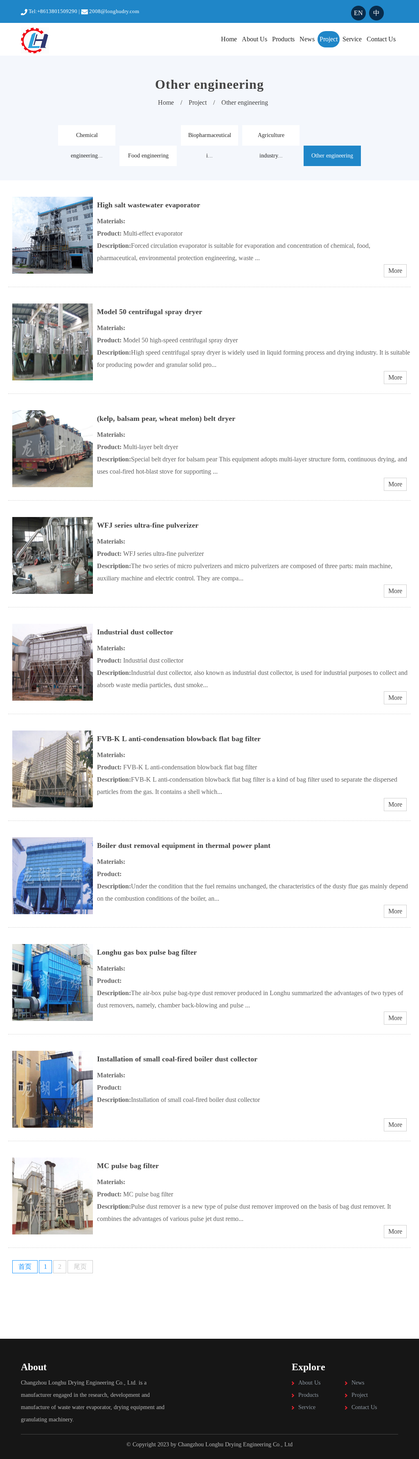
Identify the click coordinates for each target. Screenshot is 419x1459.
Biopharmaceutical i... (209, 139)
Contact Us (381, 39)
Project (329, 39)
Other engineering (244, 102)
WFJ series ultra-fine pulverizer (147, 525)
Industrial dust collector (135, 632)
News (307, 39)
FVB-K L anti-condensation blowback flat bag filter (179, 739)
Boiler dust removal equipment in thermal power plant (183, 845)
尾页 (80, 1266)
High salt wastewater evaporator (148, 205)
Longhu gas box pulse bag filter (147, 952)
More (395, 270)
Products (283, 39)
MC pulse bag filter (128, 1166)
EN (358, 12)
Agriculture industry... (271, 139)
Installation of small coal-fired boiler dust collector (177, 1059)
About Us (254, 39)
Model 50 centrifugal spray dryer (149, 312)
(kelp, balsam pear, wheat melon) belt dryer (166, 418)
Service (352, 39)
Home (229, 39)
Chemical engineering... (87, 139)
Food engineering (148, 156)
